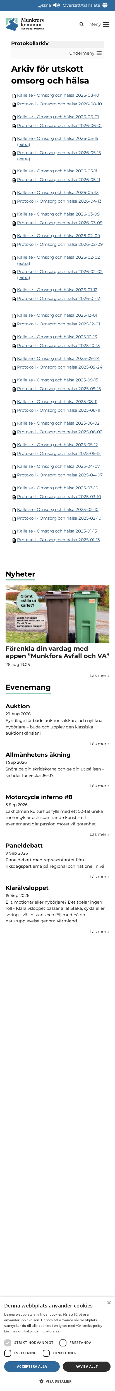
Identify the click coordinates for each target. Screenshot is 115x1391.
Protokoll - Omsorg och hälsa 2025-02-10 (59, 518)
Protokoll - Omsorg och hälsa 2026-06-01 (59, 125)
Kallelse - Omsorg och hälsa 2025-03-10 (57, 487)
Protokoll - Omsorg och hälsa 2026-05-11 (58, 179)
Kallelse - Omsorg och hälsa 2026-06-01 (58, 116)
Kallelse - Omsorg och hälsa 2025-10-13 (57, 336)
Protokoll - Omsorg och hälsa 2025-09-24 (59, 367)
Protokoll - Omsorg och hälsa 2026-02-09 (60, 244)
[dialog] (57, 1344)
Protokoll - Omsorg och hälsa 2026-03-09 (59, 222)
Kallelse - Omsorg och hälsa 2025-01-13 (57, 531)
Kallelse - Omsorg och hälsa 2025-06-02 (58, 423)
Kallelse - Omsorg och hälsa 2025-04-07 (58, 466)
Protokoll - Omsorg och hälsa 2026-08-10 (59, 104)
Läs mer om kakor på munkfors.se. (32, 1331)
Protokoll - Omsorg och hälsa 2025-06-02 (59, 431)
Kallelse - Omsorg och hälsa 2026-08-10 (58, 95)
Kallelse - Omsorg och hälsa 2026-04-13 (58, 192)
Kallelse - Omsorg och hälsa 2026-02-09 (58, 235)
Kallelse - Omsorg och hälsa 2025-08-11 (57, 401)
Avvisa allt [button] (87, 1366)
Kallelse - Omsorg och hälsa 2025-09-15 (57, 380)
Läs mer (99, 743)
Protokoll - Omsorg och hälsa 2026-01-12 (58, 298)
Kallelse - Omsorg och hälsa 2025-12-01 (57, 315)
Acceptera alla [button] (32, 1366)
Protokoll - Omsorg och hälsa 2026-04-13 (59, 201)
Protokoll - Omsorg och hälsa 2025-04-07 (60, 475)
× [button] (109, 1303)
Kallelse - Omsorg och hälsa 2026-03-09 (58, 214)
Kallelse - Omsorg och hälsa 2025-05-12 (57, 444)
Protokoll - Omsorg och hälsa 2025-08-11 (58, 410)
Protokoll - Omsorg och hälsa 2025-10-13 (58, 345)
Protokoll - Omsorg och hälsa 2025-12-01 (58, 324)
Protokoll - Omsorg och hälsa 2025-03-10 (59, 496)
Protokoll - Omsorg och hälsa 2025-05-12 (59, 453)
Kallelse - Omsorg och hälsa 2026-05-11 (57, 170)
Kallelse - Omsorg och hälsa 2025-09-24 (58, 358)
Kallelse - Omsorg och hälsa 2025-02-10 (58, 509)
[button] (57, 1381)
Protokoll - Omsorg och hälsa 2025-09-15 (59, 388)
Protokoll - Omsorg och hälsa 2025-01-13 (58, 539)
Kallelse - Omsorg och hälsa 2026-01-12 (57, 289)
